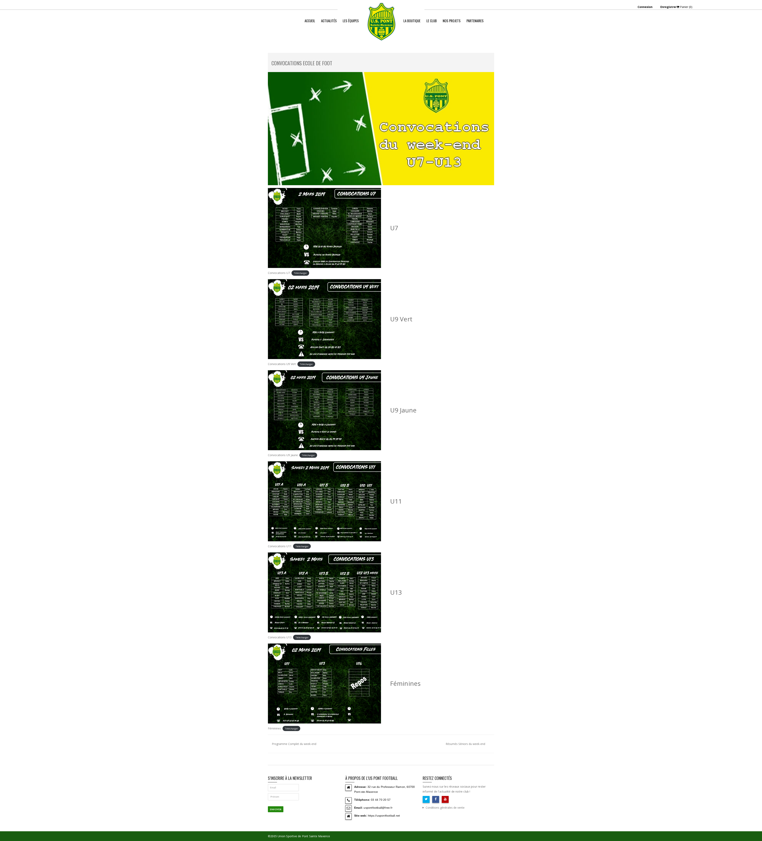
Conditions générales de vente (445, 807)
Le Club (431, 20)
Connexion (645, 7)
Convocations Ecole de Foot (301, 63)
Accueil (310, 20)
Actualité (443, 37)
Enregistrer (668, 7)
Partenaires (475, 20)
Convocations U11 (280, 546)
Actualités (329, 20)
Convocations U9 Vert (282, 364)
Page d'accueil (423, 37)
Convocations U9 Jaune (283, 455)
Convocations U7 (279, 273)
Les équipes (351, 20)
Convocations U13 (280, 637)
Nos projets (452, 20)
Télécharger (300, 273)
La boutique (411, 20)
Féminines (274, 728)
